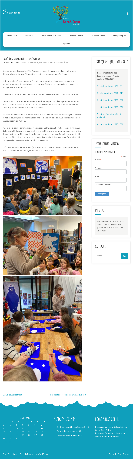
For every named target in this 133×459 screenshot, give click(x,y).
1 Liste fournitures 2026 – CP (109, 86)
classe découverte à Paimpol (69, 435)
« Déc (5, 441)
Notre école (12, 35)
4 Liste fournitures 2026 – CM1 (110, 107)
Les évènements (76, 35)
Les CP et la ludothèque (13, 394)
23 (10, 435)
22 (4, 435)
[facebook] (127, 14)
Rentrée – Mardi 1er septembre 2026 (73, 427)
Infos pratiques (119, 35)
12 (29, 428)
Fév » (10, 441)
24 (17, 435)
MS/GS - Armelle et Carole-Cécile (53, 62)
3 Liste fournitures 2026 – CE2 (110, 100)
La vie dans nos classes (51, 35)
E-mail (98, 159)
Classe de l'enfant (103, 185)
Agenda (66, 43)
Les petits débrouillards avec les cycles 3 (68, 394)
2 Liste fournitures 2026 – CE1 (110, 93)
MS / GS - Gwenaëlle (29, 62)
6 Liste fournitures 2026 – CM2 (110, 124)
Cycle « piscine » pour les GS (69, 431)
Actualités (29, 35)
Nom (97, 176)
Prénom (98, 168)
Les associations (98, 35)
